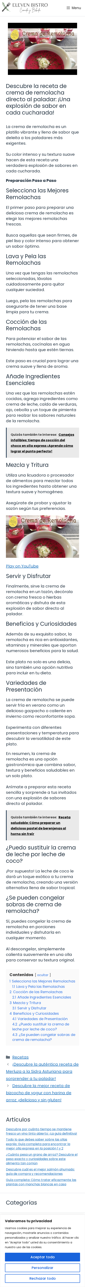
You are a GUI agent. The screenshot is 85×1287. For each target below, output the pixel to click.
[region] (42, 1250)
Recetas (20, 1057)
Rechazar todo (42, 1278)
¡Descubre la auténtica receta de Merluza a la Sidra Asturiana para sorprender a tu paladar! (42, 1071)
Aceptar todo (42, 1257)
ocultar (42, 975)
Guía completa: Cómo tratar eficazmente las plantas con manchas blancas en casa (41, 1182)
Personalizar (42, 1267)
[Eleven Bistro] (25, 8)
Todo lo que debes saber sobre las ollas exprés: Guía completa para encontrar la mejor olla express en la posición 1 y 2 (38, 1144)
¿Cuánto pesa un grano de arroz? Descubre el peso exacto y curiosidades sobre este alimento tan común (41, 1159)
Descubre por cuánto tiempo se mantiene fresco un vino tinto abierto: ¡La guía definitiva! (41, 1131)
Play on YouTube (22, 566)
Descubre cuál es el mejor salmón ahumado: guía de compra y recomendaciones (40, 1171)
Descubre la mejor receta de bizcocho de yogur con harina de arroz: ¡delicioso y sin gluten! (38, 1093)
